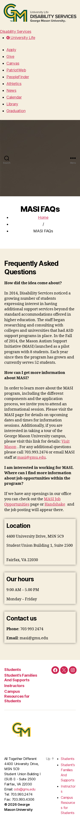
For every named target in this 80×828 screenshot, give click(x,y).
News (11, 90)
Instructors (14, 685)
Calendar (14, 97)
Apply (11, 49)
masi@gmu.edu (31, 457)
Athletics (14, 83)
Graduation (15, 111)
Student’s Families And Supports (20, 677)
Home (43, 217)
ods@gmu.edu (24, 789)
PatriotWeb (16, 70)
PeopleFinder (17, 77)
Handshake (55, 504)
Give (10, 56)
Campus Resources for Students (17, 696)
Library (12, 104)
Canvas (12, 63)
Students (12, 669)
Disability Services (15, 31)
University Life (22, 37)
